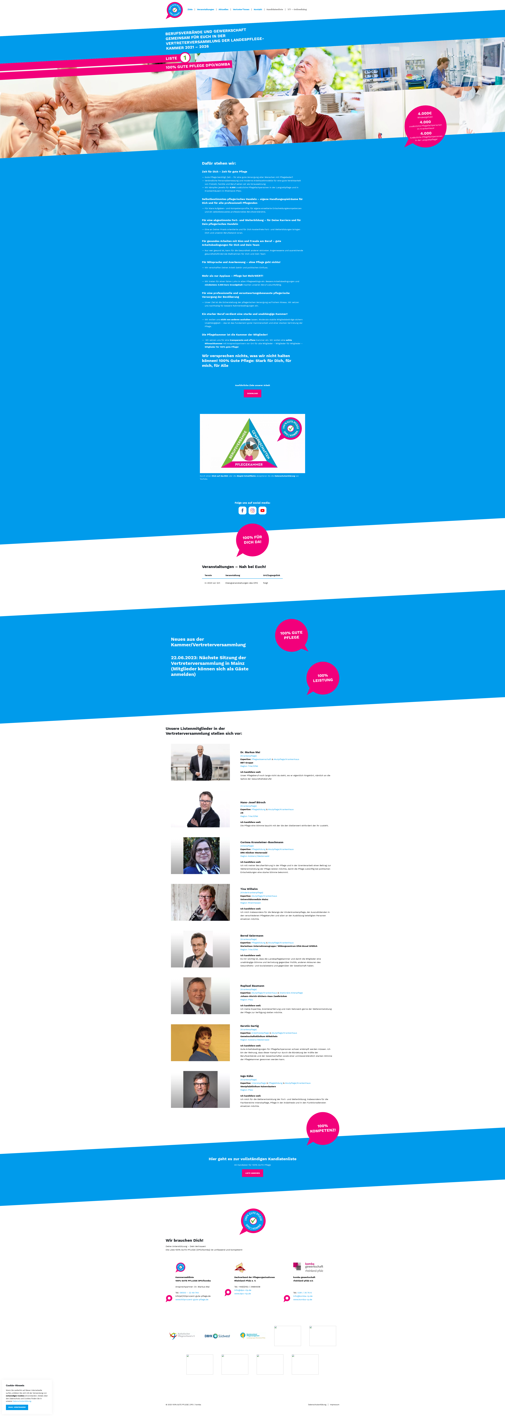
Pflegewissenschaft (261, 759)
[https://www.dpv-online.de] (287, 1336)
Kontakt (258, 9)
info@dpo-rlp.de (242, 1290)
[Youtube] (262, 511)
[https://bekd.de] (305, 1364)
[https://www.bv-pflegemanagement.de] (252, 1336)
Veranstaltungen (205, 9)
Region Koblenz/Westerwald (254, 856)
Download (252, 393)
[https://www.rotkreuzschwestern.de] (199, 1364)
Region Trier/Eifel (249, 766)
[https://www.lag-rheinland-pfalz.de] (270, 1364)
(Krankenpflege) (248, 756)
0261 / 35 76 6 (304, 1292)
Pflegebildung (259, 809)
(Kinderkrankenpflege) (251, 892)
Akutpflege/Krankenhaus (286, 759)
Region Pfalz (246, 999)
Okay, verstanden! (17, 1407)
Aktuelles (223, 9)
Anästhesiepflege (260, 1033)
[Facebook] (242, 511)
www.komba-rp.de (302, 1299)
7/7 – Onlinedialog (297, 9)
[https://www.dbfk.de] (217, 1336)
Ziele (190, 9)
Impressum (334, 1405)
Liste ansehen (252, 1173)
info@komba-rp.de (302, 1296)
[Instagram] (252, 511)
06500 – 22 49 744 (189, 1292)
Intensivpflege (259, 1083)
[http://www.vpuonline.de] (234, 1364)
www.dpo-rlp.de (242, 1293)
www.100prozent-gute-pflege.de (191, 1299)
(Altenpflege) (247, 846)
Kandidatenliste (275, 9)
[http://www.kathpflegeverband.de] (182, 1336)
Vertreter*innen (241, 9)
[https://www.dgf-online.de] (322, 1336)
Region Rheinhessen (250, 903)
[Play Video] (252, 443)
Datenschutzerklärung (285, 476)
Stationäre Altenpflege (291, 993)
